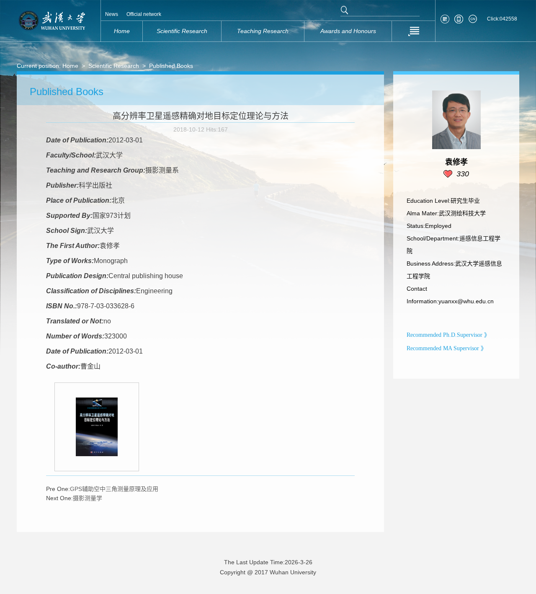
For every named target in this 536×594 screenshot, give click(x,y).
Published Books (171, 65)
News (111, 14)
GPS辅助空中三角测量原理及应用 (114, 489)
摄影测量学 (87, 498)
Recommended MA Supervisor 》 (447, 348)
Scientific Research (113, 65)
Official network (143, 14)
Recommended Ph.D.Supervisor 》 (448, 335)
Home (70, 65)
